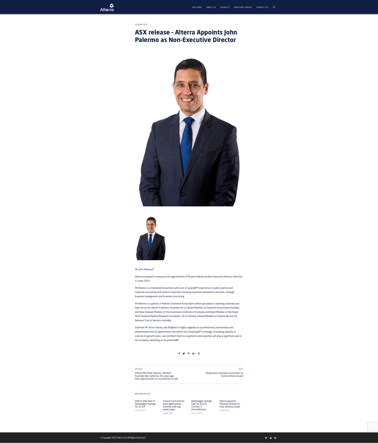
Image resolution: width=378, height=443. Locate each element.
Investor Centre (243, 7)
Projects (225, 7)
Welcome (197, 7)
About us (211, 7)
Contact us (262, 7)
